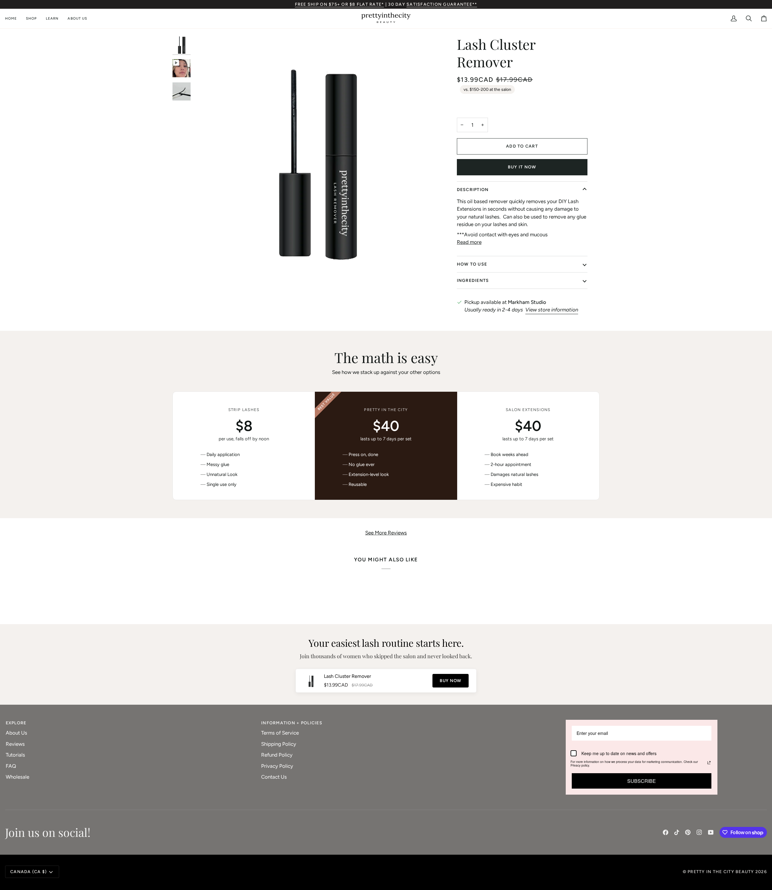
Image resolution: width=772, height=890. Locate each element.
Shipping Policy (278, 744)
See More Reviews (386, 533)
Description (473, 189)
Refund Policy (277, 755)
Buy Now (450, 680)
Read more (469, 242)
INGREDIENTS (473, 280)
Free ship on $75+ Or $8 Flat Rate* (339, 4)
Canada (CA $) (28, 871)
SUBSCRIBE (641, 780)
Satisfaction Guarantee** (442, 4)
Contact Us (274, 777)
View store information (551, 310)
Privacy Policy (277, 766)
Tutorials (15, 755)
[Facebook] (665, 832)
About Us (16, 733)
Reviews (15, 744)
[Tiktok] (676, 832)
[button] (31, 18)
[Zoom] (205, 270)
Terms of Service (280, 733)
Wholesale (17, 777)
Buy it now (522, 167)
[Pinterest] (688, 832)
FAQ (11, 766)
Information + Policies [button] (291, 723)
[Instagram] (699, 832)
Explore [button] (16, 723)
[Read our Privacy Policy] (709, 762)
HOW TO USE (472, 264)
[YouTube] (710, 832)
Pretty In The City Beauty (721, 871)
